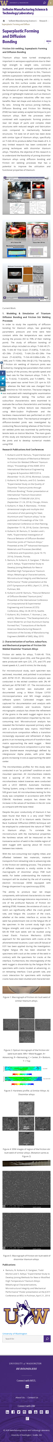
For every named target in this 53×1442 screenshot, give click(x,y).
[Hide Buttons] (1, 393)
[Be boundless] (26, 1369)
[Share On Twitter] (3, 378)
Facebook (14, 1411)
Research (43, 21)
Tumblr (31, 1411)
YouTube (36, 1411)
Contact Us (33, 1397)
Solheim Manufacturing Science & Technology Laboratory (24, 21)
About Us (20, 1397)
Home (4, 21)
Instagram (25, 1411)
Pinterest (42, 1411)
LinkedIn (28, 1386)
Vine (48, 1411)
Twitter (19, 1411)
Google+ (28, 1418)
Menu (48, 41)
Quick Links (50, 3)
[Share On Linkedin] (3, 383)
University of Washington (4, 3)
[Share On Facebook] (3, 373)
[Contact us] (3, 388)
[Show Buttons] (2, 365)
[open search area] (44, 3)
